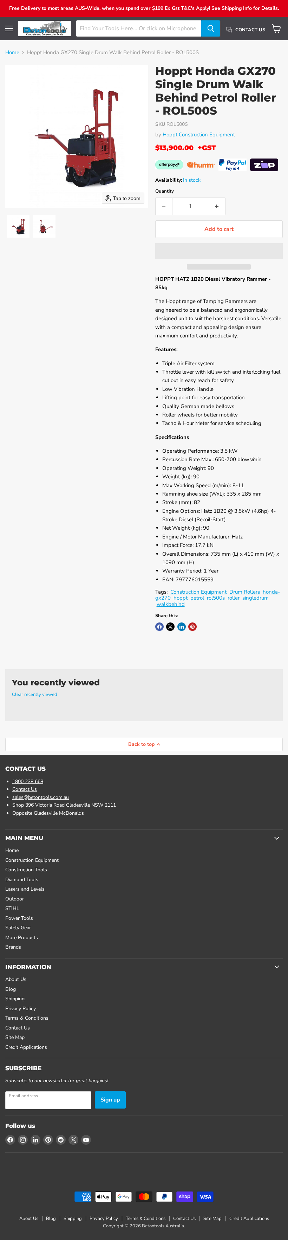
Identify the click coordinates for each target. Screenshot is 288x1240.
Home (12, 53)
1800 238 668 (27, 781)
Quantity (164, 191)
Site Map (15, 1037)
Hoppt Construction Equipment (199, 134)
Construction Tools (26, 869)
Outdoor (14, 899)
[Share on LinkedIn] (181, 626)
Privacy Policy (20, 1008)
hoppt (181, 597)
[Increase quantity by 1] (216, 206)
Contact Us (24, 789)
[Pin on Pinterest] (192, 626)
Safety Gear (18, 927)
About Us (15, 979)
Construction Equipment (198, 591)
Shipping (15, 998)
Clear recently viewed (34, 694)
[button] (18, 226)
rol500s (216, 597)
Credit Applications (26, 1047)
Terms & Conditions (26, 1018)
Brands (13, 947)
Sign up (110, 1100)
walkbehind (171, 604)
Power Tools (19, 918)
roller (234, 597)
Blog (10, 989)
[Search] (210, 28)
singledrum (255, 597)
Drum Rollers (244, 591)
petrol (197, 597)
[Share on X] (170, 626)
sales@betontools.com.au (40, 797)
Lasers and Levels (25, 889)
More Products (21, 937)
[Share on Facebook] (159, 626)
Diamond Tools (21, 879)
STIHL (12, 908)
